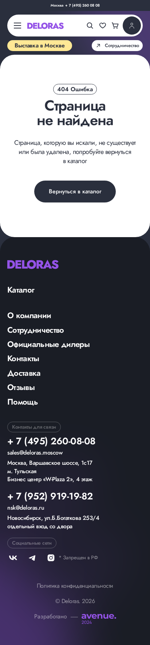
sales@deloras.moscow (34, 452)
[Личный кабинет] (132, 25)
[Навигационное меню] (17, 25)
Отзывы (21, 387)
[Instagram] (51, 558)
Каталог (20, 289)
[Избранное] (102, 25)
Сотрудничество (35, 329)
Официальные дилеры (48, 344)
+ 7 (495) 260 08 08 (82, 5)
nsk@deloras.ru (25, 507)
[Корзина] (115, 25)
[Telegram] (32, 558)
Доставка (24, 372)
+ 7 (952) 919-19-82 (50, 496)
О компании (29, 315)
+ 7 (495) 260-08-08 (51, 441)
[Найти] (89, 25)
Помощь (22, 401)
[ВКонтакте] (13, 558)
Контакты (23, 358)
